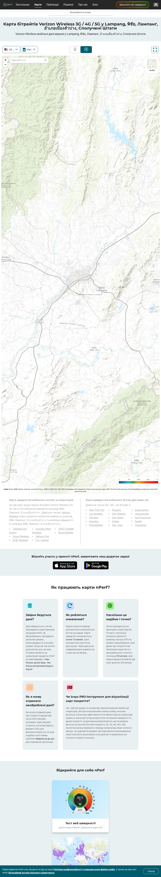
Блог (95, 4)
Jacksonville (142, 513)
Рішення (68, 4)
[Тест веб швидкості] (80, 799)
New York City (96, 510)
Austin (138, 521)
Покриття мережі (75, 49)
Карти (38, 4)
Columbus (140, 525)
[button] (5, 60)
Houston (94, 521)
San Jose (117, 525)
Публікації (52, 4)
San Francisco (143, 517)
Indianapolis (142, 510)
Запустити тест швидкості (132, 4)
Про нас (83, 4)
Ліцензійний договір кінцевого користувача (31, 872)
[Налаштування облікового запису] (155, 5)
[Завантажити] (64, 565)
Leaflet (5, 489)
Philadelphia (96, 525)
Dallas (115, 521)
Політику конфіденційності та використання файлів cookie (84, 869)
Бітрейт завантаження (86, 49)
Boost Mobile (65, 532)
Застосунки (22, 4)
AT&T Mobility (20, 540)
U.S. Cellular (42, 540)
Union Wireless (21, 536)
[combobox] (11, 49)
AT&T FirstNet (66, 528)
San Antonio (119, 513)
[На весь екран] (155, 49)
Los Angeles (96, 513)
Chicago (93, 517)
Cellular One (42, 536)
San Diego (117, 517)
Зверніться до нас (45, 738)
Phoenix (116, 510)
